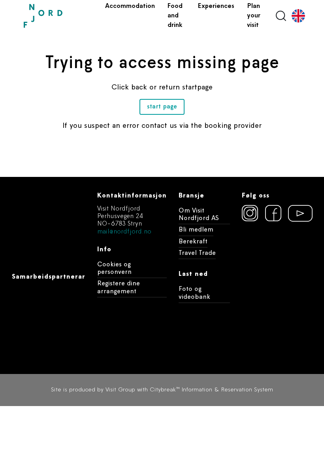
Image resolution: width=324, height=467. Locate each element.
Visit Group (120, 390)
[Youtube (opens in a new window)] (297, 213)
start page (162, 107)
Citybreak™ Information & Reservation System (211, 390)
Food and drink (175, 15)
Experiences (216, 6)
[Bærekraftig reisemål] (277, 287)
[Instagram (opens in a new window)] (250, 213)
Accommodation (130, 6)
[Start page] (61, 16)
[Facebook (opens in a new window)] (273, 213)
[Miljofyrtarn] (277, 242)
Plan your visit (253, 15)
